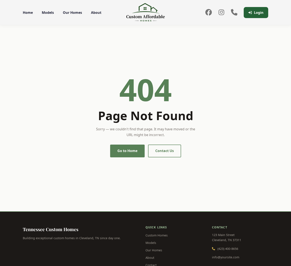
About (96, 12)
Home (28, 12)
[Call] (234, 12)
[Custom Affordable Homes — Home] (145, 12)
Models (48, 12)
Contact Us (164, 150)
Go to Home (127, 150)
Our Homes (72, 12)
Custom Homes (157, 235)
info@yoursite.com (225, 257)
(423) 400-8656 (228, 249)
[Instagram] (221, 12)
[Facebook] (208, 12)
